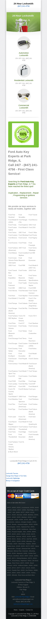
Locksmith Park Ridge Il (22, 597)
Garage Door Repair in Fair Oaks (16, 476)
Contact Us (29, 610)
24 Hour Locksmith (23, 3)
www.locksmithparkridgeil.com (23, 604)
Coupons (21, 610)
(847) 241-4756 (24, 6)
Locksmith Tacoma (12, 473)
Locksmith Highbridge (13, 478)
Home (15, 610)
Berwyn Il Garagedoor (13, 480)
